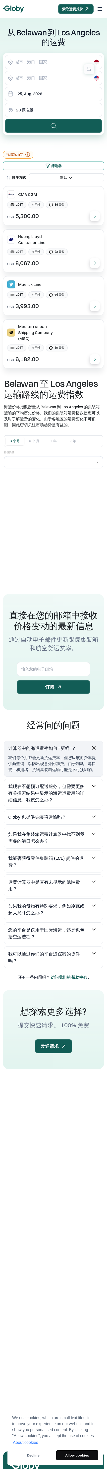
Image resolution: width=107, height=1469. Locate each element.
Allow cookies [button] (77, 1455)
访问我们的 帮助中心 (69, 977)
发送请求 (50, 1046)
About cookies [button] (25, 1442)
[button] (53, 748)
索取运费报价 (72, 9)
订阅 (49, 687)
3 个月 (15, 441)
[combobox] (53, 62)
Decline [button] (33, 1455)
